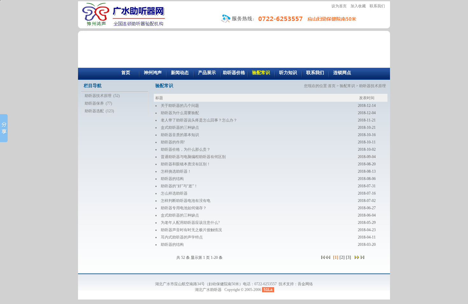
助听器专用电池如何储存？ (184, 208)
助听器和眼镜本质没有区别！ (185, 164)
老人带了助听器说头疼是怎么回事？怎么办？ (199, 120)
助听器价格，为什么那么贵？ (185, 149)
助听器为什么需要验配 (180, 113)
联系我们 (377, 6)
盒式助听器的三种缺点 (180, 127)
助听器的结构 (172, 178)
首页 (125, 72)
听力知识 (288, 72)
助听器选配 (94, 111)
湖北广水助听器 (209, 289)
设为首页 (339, 6)
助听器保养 (94, 103)
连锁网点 (342, 72)
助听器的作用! (173, 142)
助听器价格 (234, 72)
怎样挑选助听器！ (176, 171)
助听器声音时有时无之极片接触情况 (191, 230)
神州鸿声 (153, 72)
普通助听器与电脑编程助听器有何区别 (193, 157)
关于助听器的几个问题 (180, 105)
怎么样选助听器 (174, 193)
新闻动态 (180, 72)
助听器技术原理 (98, 95)
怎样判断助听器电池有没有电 (185, 200)
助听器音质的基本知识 (180, 135)
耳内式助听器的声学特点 (182, 237)
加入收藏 (358, 6)
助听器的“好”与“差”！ (179, 186)
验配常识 (261, 72)
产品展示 (207, 72)
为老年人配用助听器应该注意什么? (190, 222)
